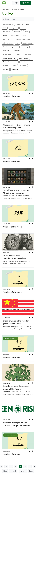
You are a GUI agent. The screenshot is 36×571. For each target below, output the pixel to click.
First (5, 471)
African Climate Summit (23, 39)
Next (22, 471)
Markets (5, 69)
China (26, 32)
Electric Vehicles (7, 39)
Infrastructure (15, 35)
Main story (25, 47)
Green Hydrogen (23, 58)
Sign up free (26, 3)
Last (30, 471)
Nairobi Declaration (26, 62)
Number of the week (23, 24)
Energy (5, 35)
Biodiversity (17, 32)
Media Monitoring (8, 24)
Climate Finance (7, 43)
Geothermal (17, 50)
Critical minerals (7, 54)
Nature (23, 28)
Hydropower (13, 28)
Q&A (17, 43)
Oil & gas (5, 65)
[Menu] (33, 2)
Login (16, 3)
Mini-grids (23, 65)
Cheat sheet (28, 54)
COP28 (18, 54)
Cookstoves (6, 32)
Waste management (9, 58)
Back (14, 471)
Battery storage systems (10, 62)
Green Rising (5, 9)
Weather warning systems (10, 47)
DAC (4, 28)
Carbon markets (27, 43)
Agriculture (6, 50)
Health (14, 65)
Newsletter (15, 69)
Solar (24, 35)
